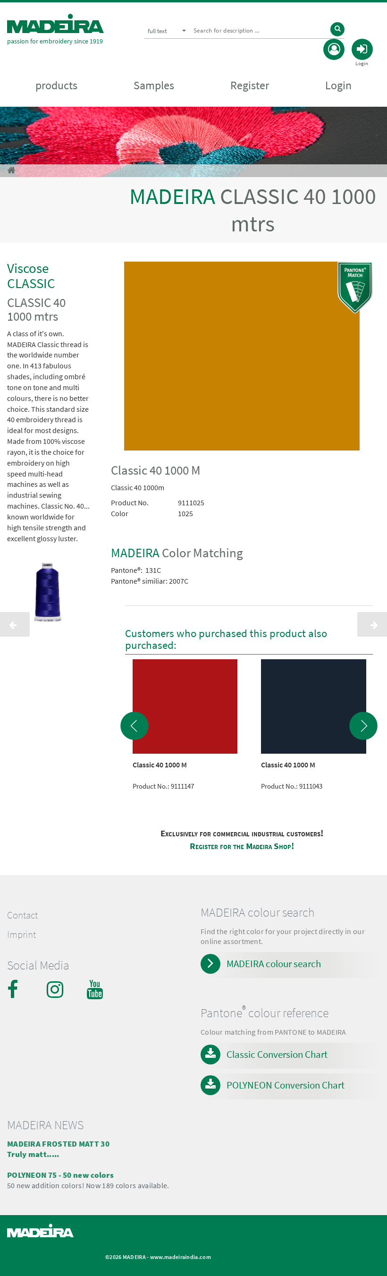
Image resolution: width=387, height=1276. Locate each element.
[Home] (55, 23)
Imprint (21, 934)
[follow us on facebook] (16, 989)
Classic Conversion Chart (277, 1054)
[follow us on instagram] (56, 989)
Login (338, 85)
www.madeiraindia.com (180, 1256)
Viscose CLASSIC (31, 275)
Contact (22, 915)
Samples (154, 85)
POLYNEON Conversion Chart (286, 1085)
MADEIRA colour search (274, 963)
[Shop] (11, 170)
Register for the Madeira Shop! (242, 846)
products (56, 85)
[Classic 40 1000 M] (242, 358)
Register (249, 85)
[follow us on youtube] (95, 989)
